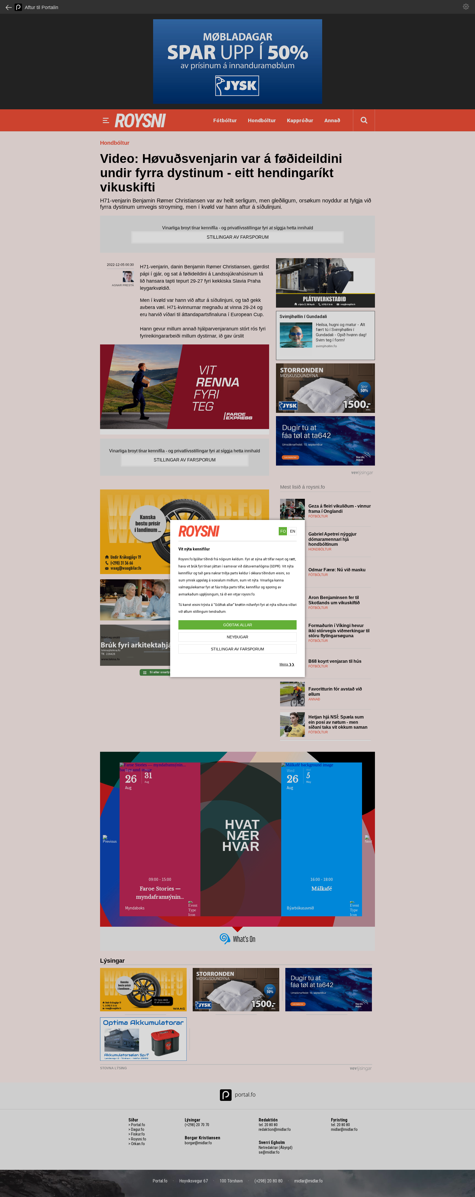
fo (283, 531)
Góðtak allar (237, 625)
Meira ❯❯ (287, 664)
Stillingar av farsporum (237, 649)
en (292, 531)
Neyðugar (237, 637)
